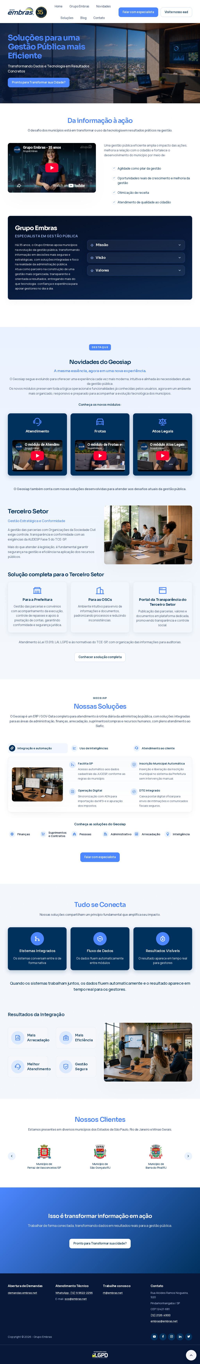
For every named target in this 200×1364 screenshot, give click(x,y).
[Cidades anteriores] (12, 1156)
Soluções (67, 18)
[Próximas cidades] (188, 1156)
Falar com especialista (138, 12)
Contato (99, 18)
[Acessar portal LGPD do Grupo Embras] (100, 1354)
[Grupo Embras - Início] (27, 12)
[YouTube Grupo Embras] (154, 1336)
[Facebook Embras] (162, 1336)
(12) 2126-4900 (161, 1315)
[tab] (38, 748)
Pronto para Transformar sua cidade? (99, 1243)
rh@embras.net (113, 1293)
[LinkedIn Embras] (180, 1336)
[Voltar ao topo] (191, 1355)
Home (58, 6)
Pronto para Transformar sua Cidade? (38, 82)
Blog (83, 18)
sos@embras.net (76, 1299)
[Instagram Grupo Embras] (171, 1336)
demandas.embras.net (22, 1293)
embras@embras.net (164, 1321)
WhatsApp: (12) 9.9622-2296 (74, 1293)
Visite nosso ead (176, 12)
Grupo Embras (79, 6)
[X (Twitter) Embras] (188, 1336)
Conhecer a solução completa (100, 657)
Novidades (103, 6)
